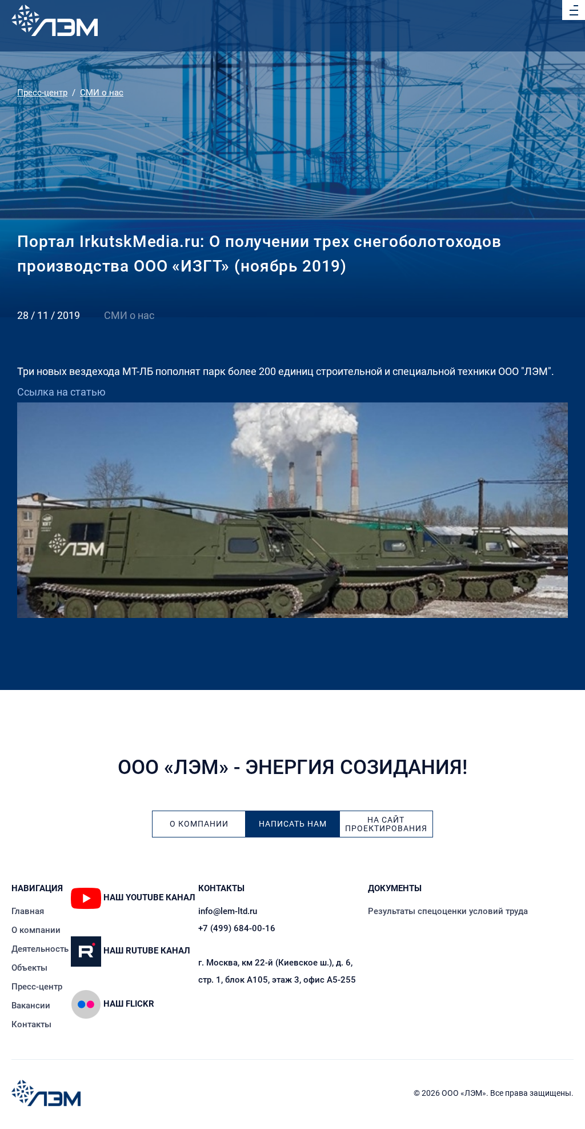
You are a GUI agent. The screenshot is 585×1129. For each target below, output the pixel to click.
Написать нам (293, 824)
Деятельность (40, 949)
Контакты (31, 1024)
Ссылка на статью (61, 392)
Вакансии (30, 1005)
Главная (27, 911)
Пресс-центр (42, 92)
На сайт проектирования (386, 824)
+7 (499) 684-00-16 (236, 928)
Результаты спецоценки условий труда (448, 911)
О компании (199, 824)
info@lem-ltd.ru (227, 911)
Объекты (29, 968)
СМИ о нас (101, 92)
